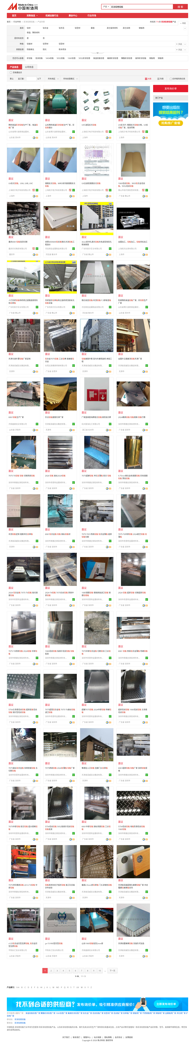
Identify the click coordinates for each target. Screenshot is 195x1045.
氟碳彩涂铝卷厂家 (75, 1013)
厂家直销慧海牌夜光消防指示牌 (96, 417)
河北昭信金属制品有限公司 (56, 248)
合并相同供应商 (178, 78)
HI (41, 987)
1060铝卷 (72, 58)
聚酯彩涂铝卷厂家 (48, 1013)
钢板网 (152, 58)
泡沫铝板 (39, 58)
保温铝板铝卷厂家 (33, 1013)
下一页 (112, 970)
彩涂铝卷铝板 (20, 1019)
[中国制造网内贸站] (23, 6)
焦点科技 (101, 1040)
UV (77, 987)
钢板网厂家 (137, 1013)
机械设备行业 (52, 15)
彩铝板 (29, 58)
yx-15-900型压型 (54, 943)
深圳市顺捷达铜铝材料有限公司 (129, 424)
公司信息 (29, 66)
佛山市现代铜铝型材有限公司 (129, 190)
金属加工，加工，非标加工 (132, 242)
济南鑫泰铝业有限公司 (18, 424)
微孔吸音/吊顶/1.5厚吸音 (96, 300)
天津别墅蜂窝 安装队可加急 (131, 943)
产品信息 (14, 66)
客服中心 (87, 1037)
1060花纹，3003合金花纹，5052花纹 (131, 184)
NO (57, 987)
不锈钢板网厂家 (148, 1013)
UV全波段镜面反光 (91, 183)
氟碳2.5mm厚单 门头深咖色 (97, 885)
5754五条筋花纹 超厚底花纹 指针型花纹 (23, 711)
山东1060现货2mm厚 (92, 943)
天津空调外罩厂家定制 (19, 358)
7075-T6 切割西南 (22, 475)
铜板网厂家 (160, 1013)
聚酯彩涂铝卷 (126, 58)
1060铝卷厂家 (61, 1013)
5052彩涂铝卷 (84, 58)
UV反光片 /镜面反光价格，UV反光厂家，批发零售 (133, 126)
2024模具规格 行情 (131, 417)
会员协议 (118, 1037)
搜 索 (180, 7)
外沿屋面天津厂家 (54, 417)
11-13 (83, 976)
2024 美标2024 (55, 475)
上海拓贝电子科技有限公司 (93, 131)
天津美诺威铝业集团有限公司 (20, 365)
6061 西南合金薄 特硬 (133, 651)
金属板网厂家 (170, 1013)
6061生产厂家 (16, 417)
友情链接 (129, 1037)
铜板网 (160, 58)
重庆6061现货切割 (18, 242)
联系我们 (76, 1037)
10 (100, 970)
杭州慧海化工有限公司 (91, 424)
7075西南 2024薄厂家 (60, 768)
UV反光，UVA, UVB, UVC (21, 183)
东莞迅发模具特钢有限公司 (56, 365)
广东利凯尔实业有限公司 (92, 248)
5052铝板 (61, 58)
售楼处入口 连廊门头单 (95, 768)
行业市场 (92, 15)
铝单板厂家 (127, 1013)
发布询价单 (171, 88)
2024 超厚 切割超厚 (132, 592)
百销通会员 (17, 72)
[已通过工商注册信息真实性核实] (37, 131)
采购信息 (31, 15)
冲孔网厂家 (181, 1013)
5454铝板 (50, 58)
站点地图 (97, 1037)
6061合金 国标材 (57, 534)
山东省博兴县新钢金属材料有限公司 (20, 131)
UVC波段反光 (89, 125)
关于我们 (66, 1037)
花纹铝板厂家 (97, 1013)
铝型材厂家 (108, 1013)
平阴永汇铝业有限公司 (18, 950)
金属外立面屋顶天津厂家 (130, 358)
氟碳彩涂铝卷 (112, 58)
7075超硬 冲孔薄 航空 (96, 475)
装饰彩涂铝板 (140, 58)
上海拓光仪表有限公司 (127, 248)
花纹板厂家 (118, 1013)
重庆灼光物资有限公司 (18, 248)
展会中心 (73, 15)
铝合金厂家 (87, 1013)
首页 (14, 15)
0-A (17, 987)
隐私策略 (108, 1037)
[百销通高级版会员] (107, 131)
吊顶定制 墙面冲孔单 (21, 534)
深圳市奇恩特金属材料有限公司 (56, 482)
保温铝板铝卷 (98, 58)
